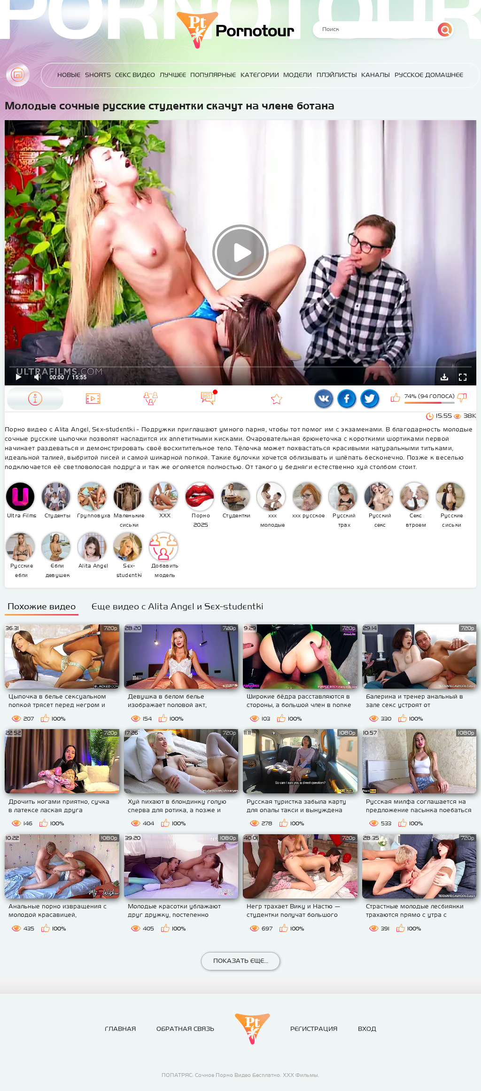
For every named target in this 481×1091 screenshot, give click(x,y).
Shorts (98, 74)
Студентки (237, 515)
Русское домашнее (429, 74)
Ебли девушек (58, 570)
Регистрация (313, 1028)
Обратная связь (185, 1028)
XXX (165, 515)
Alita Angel (93, 566)
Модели (297, 74)
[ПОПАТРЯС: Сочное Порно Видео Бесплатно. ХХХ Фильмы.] (252, 1029)
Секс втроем (416, 520)
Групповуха (93, 515)
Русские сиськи (452, 520)
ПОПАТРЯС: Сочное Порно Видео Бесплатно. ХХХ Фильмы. (240, 1075)
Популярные (213, 74)
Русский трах (344, 520)
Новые (68, 74)
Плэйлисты (337, 74)
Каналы (375, 74)
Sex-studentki (129, 570)
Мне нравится (396, 398)
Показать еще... (240, 960)
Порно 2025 (201, 520)
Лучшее (173, 74)
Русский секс (380, 520)
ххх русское (308, 515)
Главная (18, 74)
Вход (367, 1028)
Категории (259, 74)
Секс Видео (135, 74)
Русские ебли (21, 570)
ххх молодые (272, 520)
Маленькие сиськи (129, 520)
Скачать (444, 377)
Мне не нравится (462, 398)
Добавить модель (164, 570)
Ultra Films (21, 515)
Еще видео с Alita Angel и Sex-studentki (178, 606)
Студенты (57, 515)
